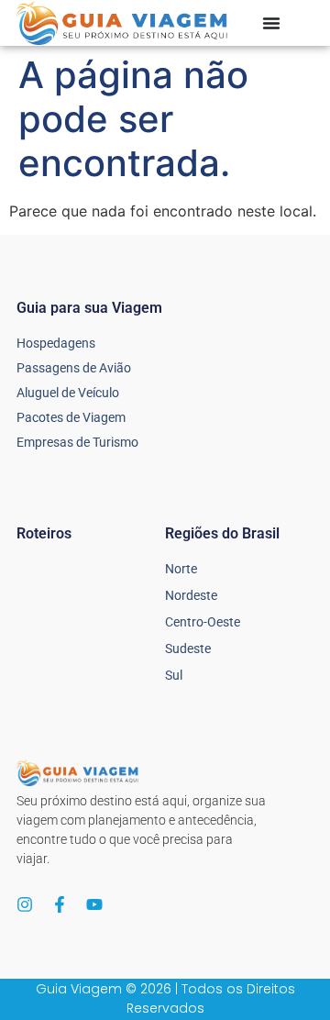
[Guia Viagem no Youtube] (94, 904)
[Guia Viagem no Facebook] (59, 904)
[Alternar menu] (271, 23)
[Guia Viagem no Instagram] (24, 904)
